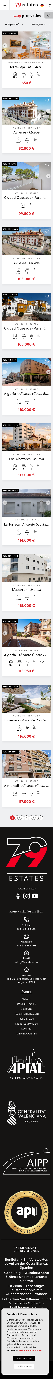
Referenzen (26, 1018)
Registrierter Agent (26, 1013)
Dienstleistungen (26, 1023)
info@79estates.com (27, 960)
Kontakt (26, 1028)
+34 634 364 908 (26, 927)
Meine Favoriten (26, 1033)
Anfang (26, 999)
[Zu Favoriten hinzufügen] (46, 35)
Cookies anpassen (24, 1366)
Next (48, 45)
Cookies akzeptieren (24, 1358)
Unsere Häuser (26, 1003)
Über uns (26, 1008)
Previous (5, 45)
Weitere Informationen (30, 1350)
